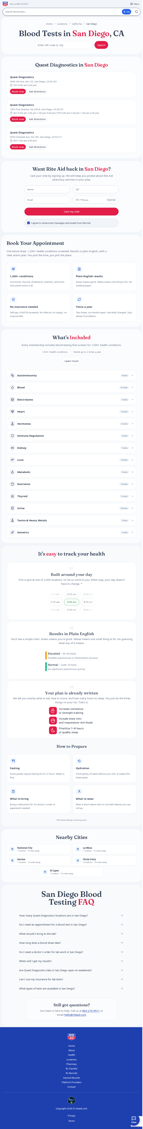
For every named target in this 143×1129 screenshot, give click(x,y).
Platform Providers (71, 1082)
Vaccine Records (71, 1077)
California (77, 23)
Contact (71, 1086)
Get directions (37, 91)
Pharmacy (71, 1064)
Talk (128, 11)
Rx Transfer (71, 1068)
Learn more (71, 361)
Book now (18, 91)
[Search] (136, 11)
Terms (71, 1120)
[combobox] (77, 199)
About (71, 1050)
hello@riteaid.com (75, 1014)
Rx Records (71, 1073)
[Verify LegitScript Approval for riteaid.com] (71, 1100)
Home (49, 23)
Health (71, 1054)
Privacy (71, 1115)
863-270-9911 (91, 1010)
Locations (62, 23)
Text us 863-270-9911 (19, 4)
